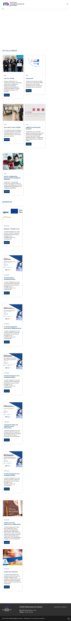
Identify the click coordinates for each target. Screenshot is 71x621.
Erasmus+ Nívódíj (9, 78)
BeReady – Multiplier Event (12, 229)
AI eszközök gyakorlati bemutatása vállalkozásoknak (12, 327)
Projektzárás (29, 78)
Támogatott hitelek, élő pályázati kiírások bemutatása (11, 426)
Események (6, 225)
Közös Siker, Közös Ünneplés (12, 127)
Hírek (5, 75)
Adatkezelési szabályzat (60, 607)
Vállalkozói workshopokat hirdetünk (33, 128)
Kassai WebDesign (35, 618)
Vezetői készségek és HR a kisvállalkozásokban (11, 376)
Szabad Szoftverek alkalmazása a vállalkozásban (12, 523)
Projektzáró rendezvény (11, 572)
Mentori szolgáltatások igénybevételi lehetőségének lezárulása (12, 177)
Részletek (7, 95)
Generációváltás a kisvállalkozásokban (9, 278)
